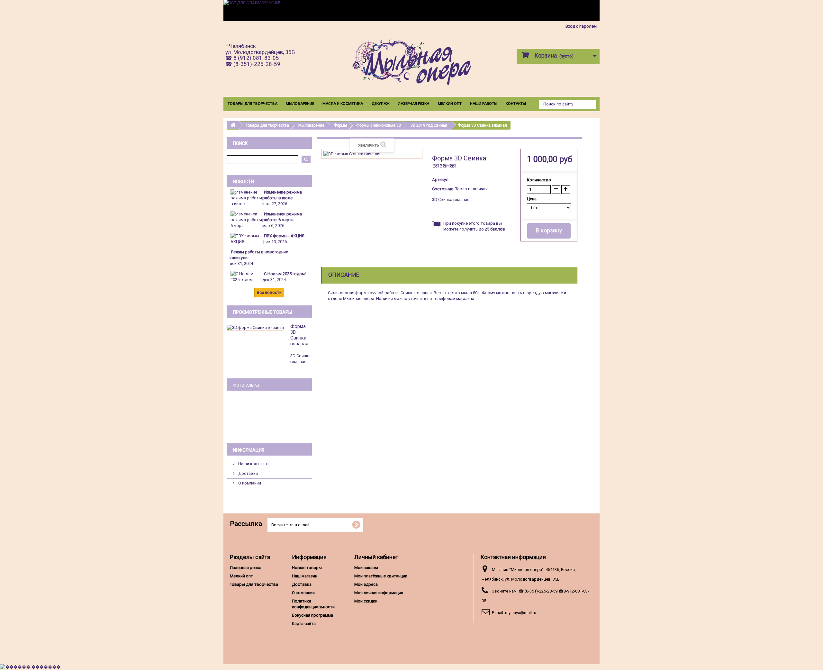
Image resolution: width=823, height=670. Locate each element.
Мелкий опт (450, 103)
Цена (532, 198)
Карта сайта (304, 623)
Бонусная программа (312, 615)
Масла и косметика (342, 103)
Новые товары (307, 567)
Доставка (247, 473)
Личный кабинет (376, 557)
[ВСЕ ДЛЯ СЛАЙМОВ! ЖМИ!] (411, 10)
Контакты (516, 103)
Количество (539, 179)
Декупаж (381, 103)
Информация (248, 450)
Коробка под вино (269, 416)
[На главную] (233, 125)
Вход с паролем (581, 26)
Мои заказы (366, 567)
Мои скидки (365, 601)
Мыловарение (300, 103)
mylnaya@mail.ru (520, 612)
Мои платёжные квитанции (380, 576)
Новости (243, 181)
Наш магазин (304, 576)
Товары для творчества (252, 103)
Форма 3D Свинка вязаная (299, 335)
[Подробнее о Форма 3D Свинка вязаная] (255, 327)
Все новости (269, 292)
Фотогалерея (246, 385)
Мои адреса (366, 584)
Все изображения (269, 427)
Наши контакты (253, 463)
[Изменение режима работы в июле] (246, 198)
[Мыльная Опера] (411, 63)
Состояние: (443, 188)
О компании (249, 483)
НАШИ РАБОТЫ (483, 103)
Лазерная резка (413, 103)
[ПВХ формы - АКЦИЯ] (246, 238)
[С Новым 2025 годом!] (246, 276)
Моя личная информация (378, 592)
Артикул (440, 179)
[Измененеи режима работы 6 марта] (246, 219)
